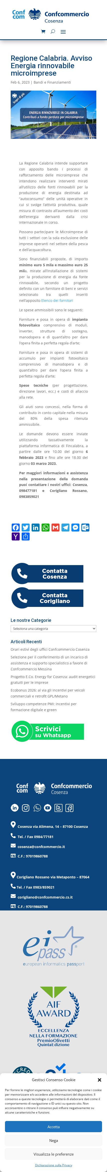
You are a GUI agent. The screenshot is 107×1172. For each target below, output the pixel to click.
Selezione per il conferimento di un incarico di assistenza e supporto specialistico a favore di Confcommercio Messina (49, 663)
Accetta (54, 1126)
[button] (99, 1079)
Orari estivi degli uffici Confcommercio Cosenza (50, 649)
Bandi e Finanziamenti (52, 82)
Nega (53, 1140)
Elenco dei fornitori (57, 300)
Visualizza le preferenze (54, 1154)
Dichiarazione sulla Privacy (53, 1165)
